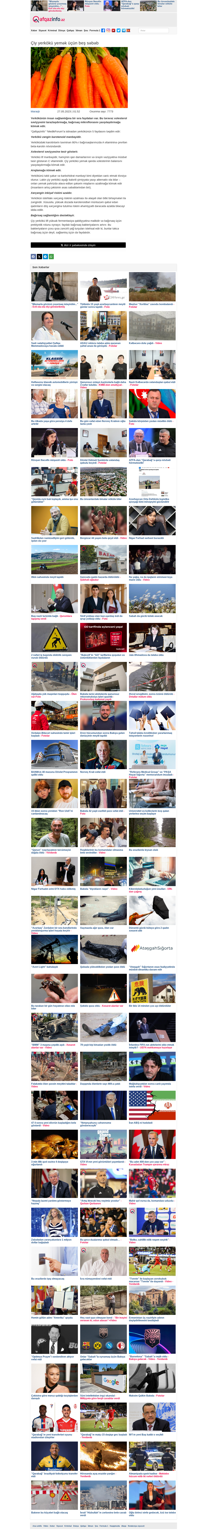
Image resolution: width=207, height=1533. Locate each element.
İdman (79, 30)
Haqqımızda (115, 1526)
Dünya (61, 30)
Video (45, 1526)
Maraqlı (35, 111)
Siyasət (42, 30)
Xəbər (34, 30)
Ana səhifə (37, 1526)
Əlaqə (123, 1526)
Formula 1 (95, 30)
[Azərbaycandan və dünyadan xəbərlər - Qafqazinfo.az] (48, 19)
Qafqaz (70, 30)
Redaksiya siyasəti (136, 1526)
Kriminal (52, 30)
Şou (86, 30)
